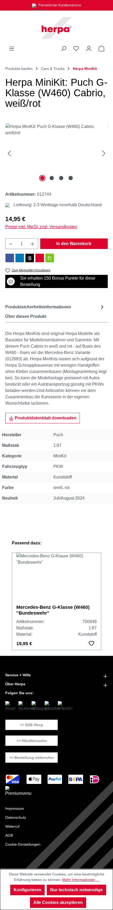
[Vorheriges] (9, 153)
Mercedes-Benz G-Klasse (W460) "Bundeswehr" (53, 610)
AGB (9, 835)
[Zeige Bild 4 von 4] (71, 178)
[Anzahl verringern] (10, 243)
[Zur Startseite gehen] (56, 28)
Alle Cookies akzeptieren (58, 902)
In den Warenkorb (73, 243)
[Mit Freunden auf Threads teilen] (29, 258)
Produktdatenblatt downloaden (45, 418)
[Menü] (11, 48)
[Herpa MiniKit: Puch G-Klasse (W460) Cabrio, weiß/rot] (56, 153)
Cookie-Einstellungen (22, 844)
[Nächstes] (104, 153)
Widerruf (12, 826)
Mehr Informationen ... (80, 880)
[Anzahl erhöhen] (32, 243)
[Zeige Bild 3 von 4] (61, 178)
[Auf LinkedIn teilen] (20, 258)
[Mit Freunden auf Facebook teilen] (10, 258)
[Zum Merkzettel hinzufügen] (91, 643)
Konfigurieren (27, 890)
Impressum (14, 808)
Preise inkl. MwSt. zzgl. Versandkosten (41, 226)
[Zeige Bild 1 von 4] (42, 178)
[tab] (55, 307)
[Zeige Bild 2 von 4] (52, 178)
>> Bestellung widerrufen (31, 757)
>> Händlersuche (32, 741)
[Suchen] (63, 48)
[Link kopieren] (49, 258)
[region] (56, 153)
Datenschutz (15, 817)
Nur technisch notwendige (76, 890)
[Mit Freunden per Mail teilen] (39, 258)
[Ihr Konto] (89, 48)
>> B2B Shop (31, 725)
